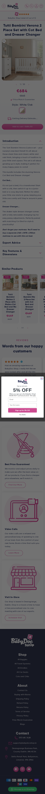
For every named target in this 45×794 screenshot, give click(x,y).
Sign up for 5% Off (22, 410)
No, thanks (22, 414)
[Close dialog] (41, 378)
